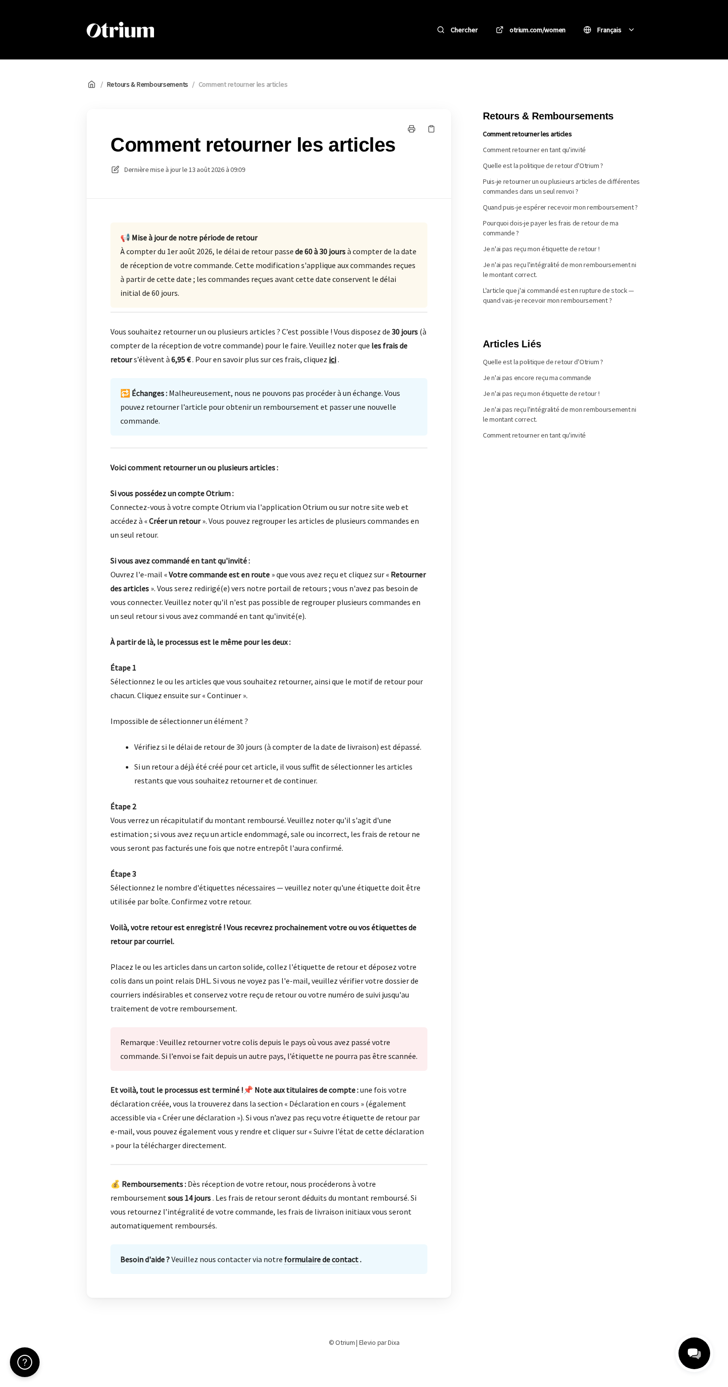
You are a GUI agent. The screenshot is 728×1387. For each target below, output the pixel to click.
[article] (268, 294)
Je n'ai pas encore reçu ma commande (537, 377)
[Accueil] (120, 30)
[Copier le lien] (431, 129)
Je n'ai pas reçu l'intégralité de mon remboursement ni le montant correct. (559, 269)
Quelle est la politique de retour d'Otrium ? (543, 165)
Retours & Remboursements (147, 84)
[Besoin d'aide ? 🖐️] (25, 1362)
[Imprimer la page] (411, 129)
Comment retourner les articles (243, 84)
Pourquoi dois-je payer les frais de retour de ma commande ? (551, 228)
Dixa (393, 1342)
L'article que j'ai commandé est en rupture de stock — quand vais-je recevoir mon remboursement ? (558, 295)
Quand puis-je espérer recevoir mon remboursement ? (560, 207)
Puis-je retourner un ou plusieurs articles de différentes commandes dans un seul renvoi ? (561, 186)
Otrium (184, 29)
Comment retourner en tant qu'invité (534, 149)
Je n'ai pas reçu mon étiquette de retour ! (541, 248)
